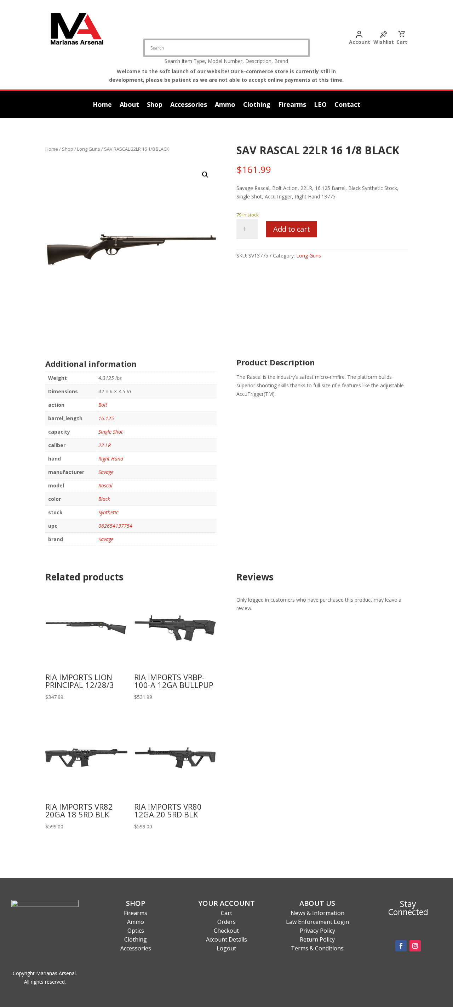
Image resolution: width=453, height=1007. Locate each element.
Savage (106, 472)
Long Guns (88, 149)
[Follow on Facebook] (401, 945)
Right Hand (110, 458)
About (129, 105)
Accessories (188, 105)
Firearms (292, 105)
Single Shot (110, 431)
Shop (154, 105)
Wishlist (383, 42)
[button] (205, 174)
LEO (320, 105)
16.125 (106, 418)
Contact (347, 105)
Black (104, 499)
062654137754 (115, 525)
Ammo (225, 105)
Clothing (256, 105)
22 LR (104, 445)
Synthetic (108, 512)
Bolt (102, 404)
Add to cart (291, 229)
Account (359, 42)
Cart (401, 42)
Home (102, 105)
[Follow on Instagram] (415, 945)
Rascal (105, 485)
